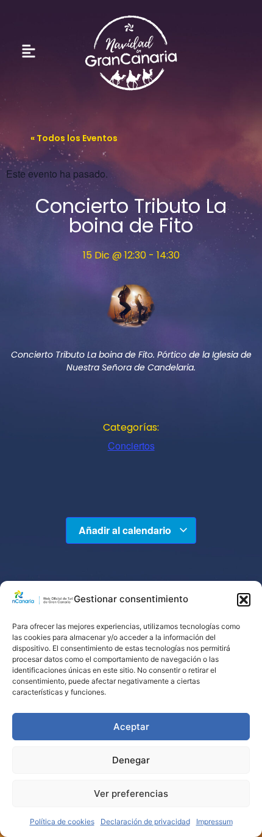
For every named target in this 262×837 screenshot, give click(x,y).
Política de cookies (62, 821)
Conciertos (131, 446)
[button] (244, 600)
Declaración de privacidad (145, 821)
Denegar (131, 760)
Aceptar (131, 726)
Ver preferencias (131, 793)
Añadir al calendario (126, 530)
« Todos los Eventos (74, 138)
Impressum (214, 821)
